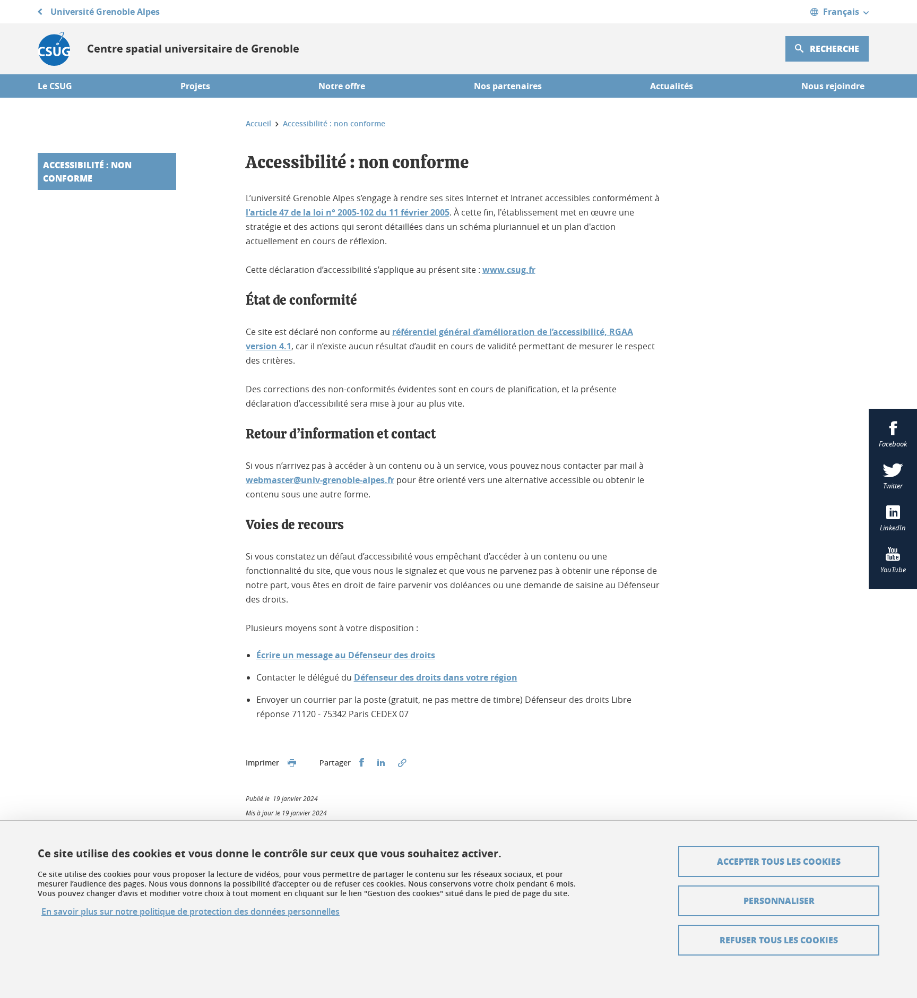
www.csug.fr (508, 270)
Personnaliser (779, 900)
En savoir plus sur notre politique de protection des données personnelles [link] (190, 912)
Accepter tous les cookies (779, 861)
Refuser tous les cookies (779, 940)
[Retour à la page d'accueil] (54, 49)
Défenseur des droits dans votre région (435, 677)
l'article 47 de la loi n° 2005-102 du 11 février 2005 (347, 212)
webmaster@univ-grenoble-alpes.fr (320, 480)
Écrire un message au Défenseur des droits (345, 655)
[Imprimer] (292, 762)
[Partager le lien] (402, 762)
